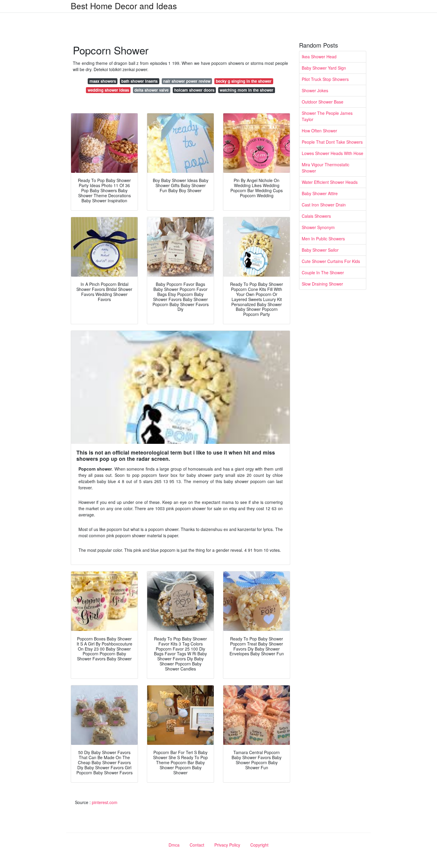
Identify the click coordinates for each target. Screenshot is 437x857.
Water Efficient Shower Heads (330, 182)
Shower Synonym (318, 227)
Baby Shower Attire (320, 193)
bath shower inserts (139, 81)
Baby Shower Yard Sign (324, 68)
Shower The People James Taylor (327, 116)
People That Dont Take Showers (332, 142)
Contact (197, 845)
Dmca (174, 845)
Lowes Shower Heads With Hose (332, 153)
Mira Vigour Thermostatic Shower (325, 168)
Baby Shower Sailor (320, 250)
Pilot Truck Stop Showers (325, 79)
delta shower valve (151, 90)
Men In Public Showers (323, 239)
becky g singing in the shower (243, 81)
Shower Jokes (315, 90)
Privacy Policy (227, 845)
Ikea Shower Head (319, 56)
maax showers (102, 81)
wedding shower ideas (108, 90)
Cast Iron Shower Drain (324, 205)
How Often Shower (319, 131)
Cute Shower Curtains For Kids (331, 261)
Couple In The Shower (323, 272)
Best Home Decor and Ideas (124, 5)
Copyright (259, 845)
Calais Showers (316, 216)
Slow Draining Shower (322, 284)
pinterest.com (104, 802)
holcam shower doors (194, 90)
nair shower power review (186, 81)
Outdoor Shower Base (322, 102)
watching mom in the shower (246, 90)
